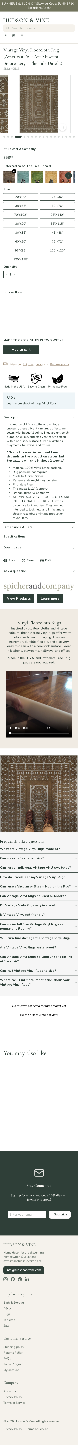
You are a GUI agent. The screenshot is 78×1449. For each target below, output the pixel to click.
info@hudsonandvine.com (24, 1270)
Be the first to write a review (39, 1015)
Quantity (10, 267)
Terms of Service (14, 1403)
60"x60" (20, 242)
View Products (19, 598)
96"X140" (57, 215)
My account (11, 1370)
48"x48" (57, 233)
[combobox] (39, 28)
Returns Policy (13, 1353)
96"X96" (21, 250)
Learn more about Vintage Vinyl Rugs (32, 403)
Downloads (12, 547)
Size (6, 189)
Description (12, 417)
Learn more (50, 598)
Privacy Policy (12, 1397)
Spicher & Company (22, 149)
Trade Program (13, 1364)
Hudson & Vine (26, 20)
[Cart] (14, 35)
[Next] (68, 175)
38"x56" (20, 206)
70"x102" (20, 215)
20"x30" (20, 197)
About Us (9, 1391)
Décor (7, 1308)
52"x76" (57, 206)
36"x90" (20, 224)
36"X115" (57, 224)
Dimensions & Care (18, 527)
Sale (6, 1326)
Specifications (14, 536)
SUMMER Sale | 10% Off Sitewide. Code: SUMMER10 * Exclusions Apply (39, 6)
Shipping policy (13, 1347)
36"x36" (20, 233)
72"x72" (57, 242)
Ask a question (15, 571)
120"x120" (57, 250)
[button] (39, 1014)
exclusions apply (39, 1200)
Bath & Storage (13, 1303)
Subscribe (60, 1214)
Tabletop (9, 1320)
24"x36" (57, 197)
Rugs (6, 1314)
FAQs (7, 1358)
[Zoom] (62, 127)
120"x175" (20, 259)
